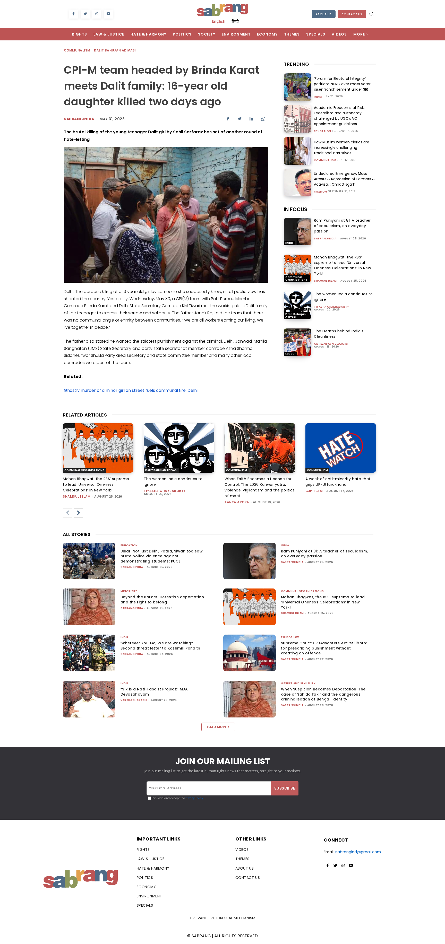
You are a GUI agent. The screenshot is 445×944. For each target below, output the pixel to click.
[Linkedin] (251, 119)
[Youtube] (108, 14)
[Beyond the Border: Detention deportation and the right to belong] (89, 606)
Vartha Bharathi (134, 700)
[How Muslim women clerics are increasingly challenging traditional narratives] (297, 151)
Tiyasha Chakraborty (331, 307)
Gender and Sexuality (298, 683)
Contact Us (351, 14)
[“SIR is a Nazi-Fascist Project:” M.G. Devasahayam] (89, 699)
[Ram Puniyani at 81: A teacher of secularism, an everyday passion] (297, 231)
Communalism (77, 50)
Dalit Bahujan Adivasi (115, 50)
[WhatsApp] (96, 14)
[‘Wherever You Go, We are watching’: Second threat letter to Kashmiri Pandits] (89, 653)
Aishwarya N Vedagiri (331, 344)
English (218, 21)
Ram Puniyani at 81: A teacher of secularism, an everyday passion (342, 226)
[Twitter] (85, 14)
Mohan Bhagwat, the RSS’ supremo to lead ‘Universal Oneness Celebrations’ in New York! (342, 265)
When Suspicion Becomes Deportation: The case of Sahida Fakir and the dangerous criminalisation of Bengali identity (323, 694)
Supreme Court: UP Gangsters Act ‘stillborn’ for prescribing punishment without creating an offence (324, 648)
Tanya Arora (237, 502)
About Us (324, 14)
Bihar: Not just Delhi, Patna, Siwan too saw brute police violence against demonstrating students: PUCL (162, 556)
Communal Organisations (296, 278)
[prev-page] (67, 513)
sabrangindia (79, 119)
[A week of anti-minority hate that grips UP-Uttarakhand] (340, 448)
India (318, 97)
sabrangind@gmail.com (358, 851)
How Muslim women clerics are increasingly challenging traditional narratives (341, 147)
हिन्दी (235, 21)
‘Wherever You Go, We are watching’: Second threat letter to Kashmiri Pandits (160, 645)
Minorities (129, 591)
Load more (217, 727)
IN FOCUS (295, 209)
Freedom (320, 191)
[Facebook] (73, 14)
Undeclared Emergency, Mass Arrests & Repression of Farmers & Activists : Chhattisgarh (344, 179)
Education (322, 131)
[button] (371, 13)
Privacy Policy (194, 798)
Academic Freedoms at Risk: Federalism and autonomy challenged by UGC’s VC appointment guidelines (339, 115)
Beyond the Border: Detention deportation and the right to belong (162, 599)
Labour (290, 354)
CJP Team (314, 491)
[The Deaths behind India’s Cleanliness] (297, 342)
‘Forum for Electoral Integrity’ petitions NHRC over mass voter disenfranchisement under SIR (342, 84)
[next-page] (78, 513)
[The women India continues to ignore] (297, 305)
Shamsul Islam (325, 281)
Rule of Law (290, 637)
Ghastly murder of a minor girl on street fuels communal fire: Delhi (131, 390)
